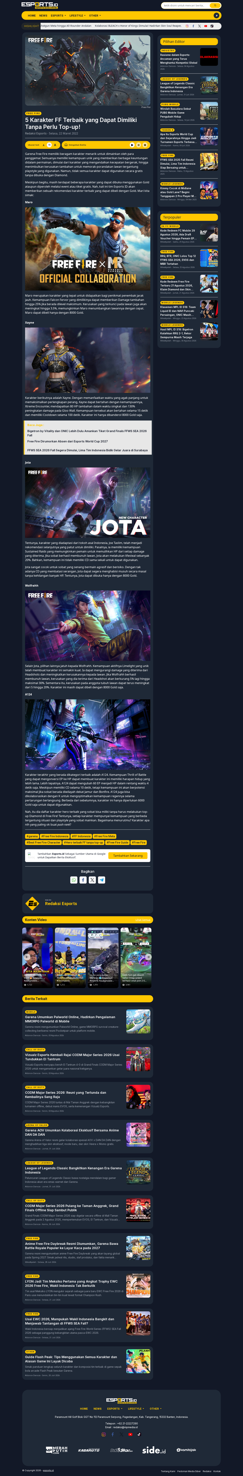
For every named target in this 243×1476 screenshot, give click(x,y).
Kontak (217, 1471)
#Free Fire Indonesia (54, 836)
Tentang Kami (168, 1471)
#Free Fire (138, 842)
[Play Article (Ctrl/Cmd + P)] (132, 144)
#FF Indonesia (81, 836)
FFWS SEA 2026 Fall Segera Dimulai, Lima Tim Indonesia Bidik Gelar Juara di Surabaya (87, 450)
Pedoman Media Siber (189, 1471)
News (43, 15)
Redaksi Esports (36, 133)
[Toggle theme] (216, 15)
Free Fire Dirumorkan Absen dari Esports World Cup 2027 (67, 441)
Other (94, 15)
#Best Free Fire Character (43, 842)
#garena (32, 836)
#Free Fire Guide (117, 842)
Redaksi (207, 1471)
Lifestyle (77, 15)
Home (32, 15)
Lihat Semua (143, 919)
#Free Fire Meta (104, 836)
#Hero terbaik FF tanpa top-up (83, 842)
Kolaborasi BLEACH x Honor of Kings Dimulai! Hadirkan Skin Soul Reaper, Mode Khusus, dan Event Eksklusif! (118, 25)
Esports (57, 15)
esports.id (48, 1470)
